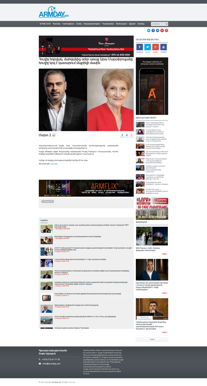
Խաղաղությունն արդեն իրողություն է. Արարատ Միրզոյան (157, 183)
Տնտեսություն (121, 24)
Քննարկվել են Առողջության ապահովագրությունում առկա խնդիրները (77, 236)
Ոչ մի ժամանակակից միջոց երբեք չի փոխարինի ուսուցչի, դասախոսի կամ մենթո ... (155, 146)
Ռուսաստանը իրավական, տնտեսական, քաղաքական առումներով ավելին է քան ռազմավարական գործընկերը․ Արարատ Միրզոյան (91, 272)
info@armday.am (51, 363)
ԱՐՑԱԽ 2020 (45, 24)
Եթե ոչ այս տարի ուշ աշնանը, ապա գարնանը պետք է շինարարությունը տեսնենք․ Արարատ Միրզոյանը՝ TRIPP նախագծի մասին (91, 226)
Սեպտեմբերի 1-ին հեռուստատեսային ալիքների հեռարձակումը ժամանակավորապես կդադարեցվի (87, 294)
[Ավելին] (47, 225)
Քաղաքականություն (92, 24)
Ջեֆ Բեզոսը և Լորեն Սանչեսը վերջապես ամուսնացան (148, 249)
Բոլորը (152, 339)
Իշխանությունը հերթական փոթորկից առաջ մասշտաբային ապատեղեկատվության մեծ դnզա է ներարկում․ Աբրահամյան (151, 325)
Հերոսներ (56, 24)
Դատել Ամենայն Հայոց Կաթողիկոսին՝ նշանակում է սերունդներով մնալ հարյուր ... (155, 132)
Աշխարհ (132, 24)
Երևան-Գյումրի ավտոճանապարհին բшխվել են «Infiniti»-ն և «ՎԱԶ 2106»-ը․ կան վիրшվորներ (85, 316)
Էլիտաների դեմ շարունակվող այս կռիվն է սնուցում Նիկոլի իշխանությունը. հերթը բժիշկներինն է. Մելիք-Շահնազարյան (152, 286)
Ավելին (164, 254)
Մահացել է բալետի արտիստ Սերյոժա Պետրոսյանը (71, 328)
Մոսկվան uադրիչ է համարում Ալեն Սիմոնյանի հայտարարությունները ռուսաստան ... (155, 169)
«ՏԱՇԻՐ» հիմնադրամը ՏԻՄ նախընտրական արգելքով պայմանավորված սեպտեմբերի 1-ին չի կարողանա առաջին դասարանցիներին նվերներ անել (93, 249)
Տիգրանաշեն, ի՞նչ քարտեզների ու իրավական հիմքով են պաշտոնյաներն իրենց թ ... (156, 161)
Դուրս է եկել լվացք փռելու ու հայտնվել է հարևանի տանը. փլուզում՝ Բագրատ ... (155, 125)
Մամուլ (79, 24)
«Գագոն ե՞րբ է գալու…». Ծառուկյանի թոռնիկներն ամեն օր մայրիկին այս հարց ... (157, 191)
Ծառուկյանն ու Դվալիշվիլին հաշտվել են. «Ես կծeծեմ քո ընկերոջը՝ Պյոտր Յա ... (155, 177)
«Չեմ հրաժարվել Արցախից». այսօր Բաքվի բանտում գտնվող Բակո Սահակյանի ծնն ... (156, 139)
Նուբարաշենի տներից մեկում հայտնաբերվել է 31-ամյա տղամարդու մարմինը (80, 259)
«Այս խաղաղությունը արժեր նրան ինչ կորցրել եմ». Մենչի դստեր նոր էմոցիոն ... (157, 153)
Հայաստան (48, 201)
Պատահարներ (108, 24)
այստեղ (54, 164)
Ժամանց (140, 24)
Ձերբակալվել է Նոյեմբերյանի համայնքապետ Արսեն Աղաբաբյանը (76, 305)
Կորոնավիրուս (68, 24)
